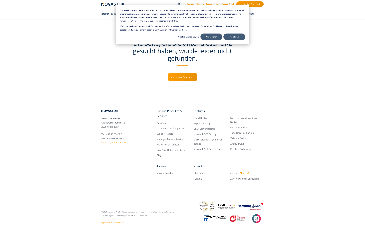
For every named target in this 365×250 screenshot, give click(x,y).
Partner (161, 166)
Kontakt (209, 4)
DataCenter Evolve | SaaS (170, 128)
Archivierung (237, 143)
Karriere (190, 4)
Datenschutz (116, 222)
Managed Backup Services (170, 139)
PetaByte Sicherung (240, 149)
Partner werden (165, 173)
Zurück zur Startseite (182, 77)
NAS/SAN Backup (239, 127)
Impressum (105, 222)
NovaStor (199, 166)
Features (199, 111)
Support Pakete (165, 133)
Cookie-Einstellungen (188, 37)
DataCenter (163, 123)
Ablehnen (234, 37)
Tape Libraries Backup (242, 132)
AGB (124, 222)
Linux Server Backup (204, 128)
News (217, 4)
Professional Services (168, 144)
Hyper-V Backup (202, 123)
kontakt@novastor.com (113, 142)
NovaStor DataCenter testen (250, 4)
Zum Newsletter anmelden (244, 178)
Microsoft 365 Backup (205, 134)
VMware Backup (238, 138)
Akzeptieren (211, 37)
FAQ (159, 155)
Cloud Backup (200, 118)
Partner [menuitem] (250, 13)
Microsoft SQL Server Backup (208, 149)
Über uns (200, 4)
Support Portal (228, 4)
